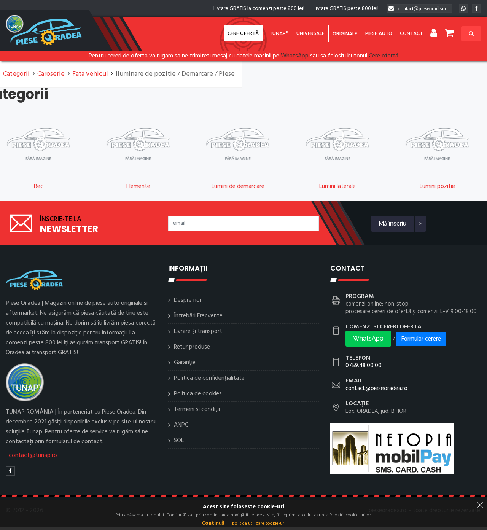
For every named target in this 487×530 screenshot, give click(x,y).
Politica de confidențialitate (209, 378)
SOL (179, 441)
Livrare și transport (198, 331)
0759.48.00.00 (363, 365)
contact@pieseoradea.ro (423, 8)
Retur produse (192, 347)
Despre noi (187, 300)
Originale (345, 34)
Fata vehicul (90, 74)
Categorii (16, 74)
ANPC (181, 425)
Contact (411, 33)
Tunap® (279, 33)
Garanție (185, 363)
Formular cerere (421, 339)
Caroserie (51, 74)
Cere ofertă (243, 33)
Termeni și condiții (197, 409)
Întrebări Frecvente (198, 316)
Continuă (213, 523)
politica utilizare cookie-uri (258, 523)
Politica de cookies (198, 394)
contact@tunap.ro (33, 455)
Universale (310, 33)
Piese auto (378, 33)
